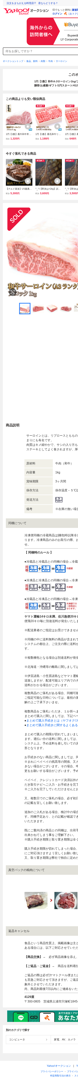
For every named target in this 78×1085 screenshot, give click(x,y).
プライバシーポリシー (52, 1071)
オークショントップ (13, 61)
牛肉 (50, 61)
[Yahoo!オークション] (27, 9)
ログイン (57, 13)
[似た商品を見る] (12, 292)
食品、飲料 (32, 61)
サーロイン (61, 61)
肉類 (43, 61)
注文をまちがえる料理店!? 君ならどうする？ (32, 3)
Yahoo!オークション (59, 1065)
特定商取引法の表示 (60, 1075)
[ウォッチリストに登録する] (28, 126)
